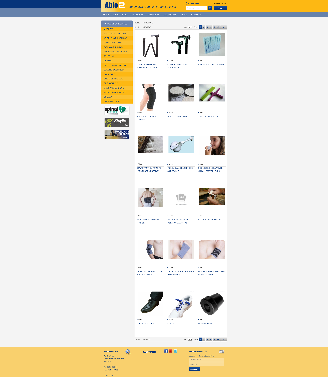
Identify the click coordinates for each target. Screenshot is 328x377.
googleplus (170, 351)
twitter (175, 351)
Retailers (153, 15)
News (184, 15)
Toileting (109, 56)
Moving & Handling (114, 88)
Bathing (108, 61)
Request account (220, 3)
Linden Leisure (112, 101)
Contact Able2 (109, 375)
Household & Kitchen (115, 52)
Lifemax (108, 97)
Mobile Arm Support (115, 92)
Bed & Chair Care (113, 43)
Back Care (109, 74)
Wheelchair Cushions (115, 38)
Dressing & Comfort (115, 65)
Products (138, 15)
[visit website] (117, 111)
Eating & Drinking (113, 47)
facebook (166, 351)
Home (106, 15)
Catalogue (170, 15)
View (140, 61)
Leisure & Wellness (114, 70)
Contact (196, 15)
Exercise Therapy (113, 79)
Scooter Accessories (116, 34)
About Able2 (120, 15)
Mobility (108, 29)
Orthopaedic (111, 83)
